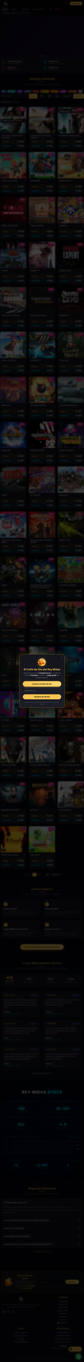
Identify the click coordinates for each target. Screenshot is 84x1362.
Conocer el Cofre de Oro (42, 684)
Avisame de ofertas (42, 697)
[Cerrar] (61, 657)
